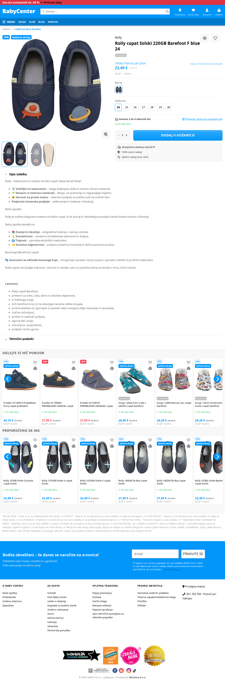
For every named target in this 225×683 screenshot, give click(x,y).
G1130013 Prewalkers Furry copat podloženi (19, 404)
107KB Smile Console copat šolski (18, 482)
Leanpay (52, 622)
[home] (18, 11)
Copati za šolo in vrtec (28, 29)
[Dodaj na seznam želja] (215, 38)
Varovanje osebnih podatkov (153, 593)
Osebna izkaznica (12, 601)
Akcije (22, 21)
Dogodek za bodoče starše (61, 605)
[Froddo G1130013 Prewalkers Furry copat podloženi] (20, 379)
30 (168, 107)
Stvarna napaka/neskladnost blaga (157, 597)
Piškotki (142, 605)
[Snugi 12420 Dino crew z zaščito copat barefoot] (135, 379)
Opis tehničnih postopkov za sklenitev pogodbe (108, 615)
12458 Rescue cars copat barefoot (174, 404)
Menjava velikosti (101, 605)
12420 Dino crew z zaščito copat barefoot (132, 404)
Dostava (96, 597)
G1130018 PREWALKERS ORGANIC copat (96, 404)
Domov (6, 29)
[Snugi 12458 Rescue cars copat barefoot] (174, 379)
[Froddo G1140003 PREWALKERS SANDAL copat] (59, 379)
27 (143, 107)
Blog (41, 21)
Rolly (118, 37)
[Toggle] (5, 174)
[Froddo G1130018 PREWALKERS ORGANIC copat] (97, 379)
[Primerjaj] (204, 38)
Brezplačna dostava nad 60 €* (138, 147)
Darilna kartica (55, 617)
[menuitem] (22, 22)
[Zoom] (105, 134)
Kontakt (51, 593)
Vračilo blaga (99, 601)
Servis (50, 613)
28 (151, 107)
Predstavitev (9, 597)
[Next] (104, 85)
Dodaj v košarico (178, 135)
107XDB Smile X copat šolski (57, 482)
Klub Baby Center (57, 597)
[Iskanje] (167, 11)
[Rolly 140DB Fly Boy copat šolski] (135, 457)
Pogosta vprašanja (102, 609)
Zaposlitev (8, 605)
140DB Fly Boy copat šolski (132, 482)
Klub (32, 21)
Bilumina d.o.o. (137, 677)
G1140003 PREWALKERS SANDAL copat (57, 404)
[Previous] (9, 85)
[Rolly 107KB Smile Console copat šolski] (20, 457)
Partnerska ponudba (58, 630)
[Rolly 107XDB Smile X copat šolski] (59, 457)
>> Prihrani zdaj (50, 2)
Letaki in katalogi (56, 601)
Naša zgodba (9, 593)
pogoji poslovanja (172, 569)
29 (160, 107)
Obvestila (52, 626)
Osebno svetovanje (57, 609)
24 (118, 107)
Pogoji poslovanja (102, 593)
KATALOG (53, 21)
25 (126, 107)
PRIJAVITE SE (193, 554)
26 (135, 107)
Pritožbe (142, 601)
